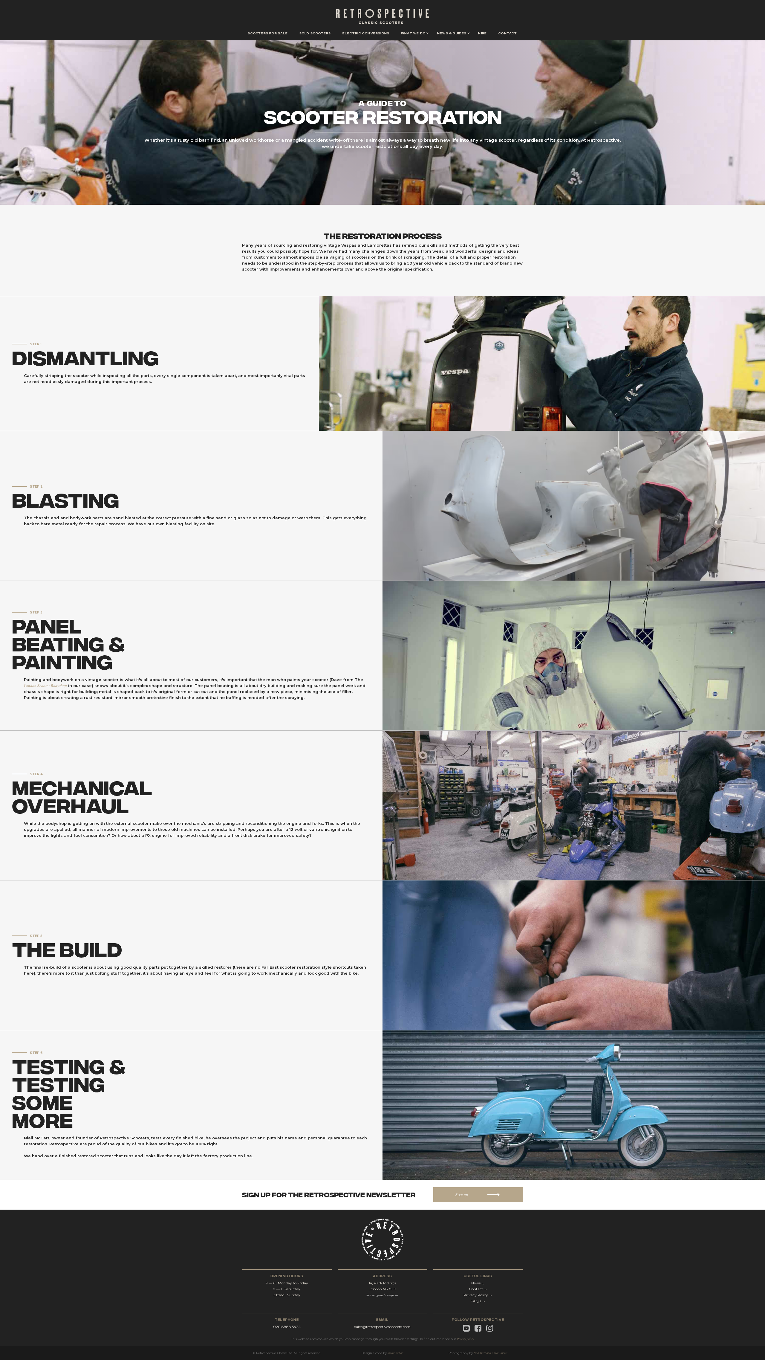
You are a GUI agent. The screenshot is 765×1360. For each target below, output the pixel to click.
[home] (382, 18)
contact (507, 33)
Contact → (478, 1289)
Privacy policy (465, 1339)
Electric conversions (365, 33)
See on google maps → (382, 1295)
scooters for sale (267, 33)
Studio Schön (395, 1353)
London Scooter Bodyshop (45, 685)
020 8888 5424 (287, 1326)
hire (482, 33)
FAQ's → (478, 1301)
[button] (413, 33)
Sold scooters (315, 33)
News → (478, 1283)
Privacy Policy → (477, 1295)
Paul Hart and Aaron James (490, 1353)
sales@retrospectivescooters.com (382, 1326)
